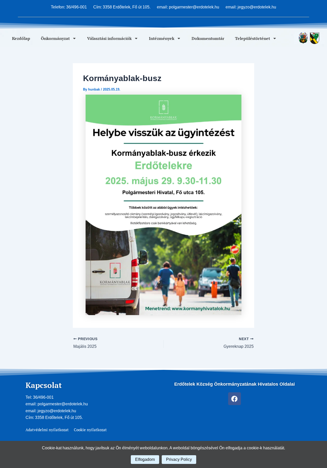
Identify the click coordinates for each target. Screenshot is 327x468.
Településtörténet (252, 38)
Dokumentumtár (208, 38)
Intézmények (161, 38)
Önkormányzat (55, 38)
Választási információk (109, 38)
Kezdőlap (21, 38)
